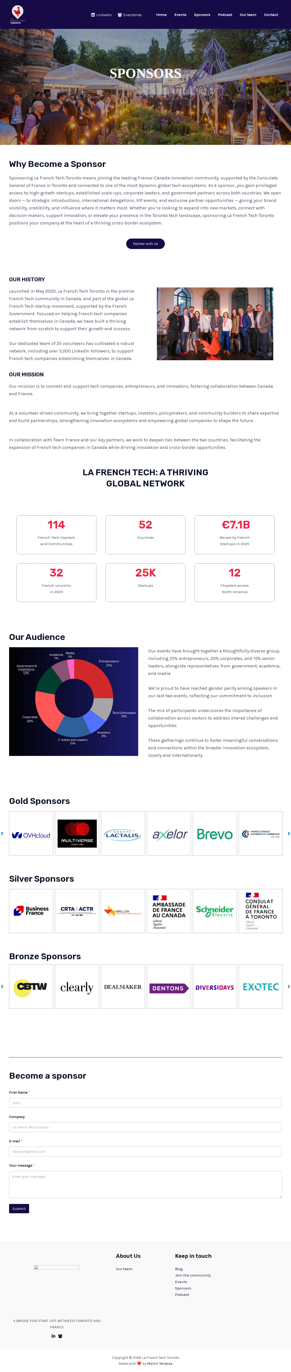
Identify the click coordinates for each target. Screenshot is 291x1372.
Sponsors (202, 14)
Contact (271, 14)
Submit (19, 1208)
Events (180, 14)
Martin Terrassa (159, 1363)
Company (17, 1117)
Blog (179, 1268)
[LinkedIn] (53, 1336)
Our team (248, 14)
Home (161, 14)
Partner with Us (145, 244)
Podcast (225, 14)
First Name (19, 1092)
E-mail (16, 1141)
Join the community (193, 1275)
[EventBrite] (60, 1336)
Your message (22, 1165)
